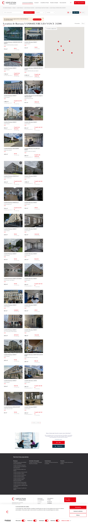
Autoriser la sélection (78, 511)
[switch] (35, 521)
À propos (32, 4)
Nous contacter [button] (74, 5)
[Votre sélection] (69, 2)
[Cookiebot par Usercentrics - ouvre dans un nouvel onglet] (8, 521)
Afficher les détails (65, 520)
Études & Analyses (49, 4)
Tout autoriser (78, 507)
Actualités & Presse (39, 4)
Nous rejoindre (60, 4)
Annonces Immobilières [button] (20, 4)
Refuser (78, 515)
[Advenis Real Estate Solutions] (9, 4)
